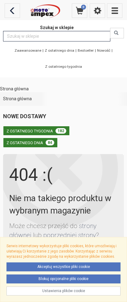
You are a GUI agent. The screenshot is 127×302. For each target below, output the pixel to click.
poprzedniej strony (69, 235)
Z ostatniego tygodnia (63, 66)
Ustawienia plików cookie (63, 291)
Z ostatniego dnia (59, 50)
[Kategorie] (114, 10)
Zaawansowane (27, 50)
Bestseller (86, 50)
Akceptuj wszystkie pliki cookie (63, 267)
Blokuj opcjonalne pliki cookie (63, 279)
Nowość (103, 50)
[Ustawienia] (97, 10)
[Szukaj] (117, 33)
